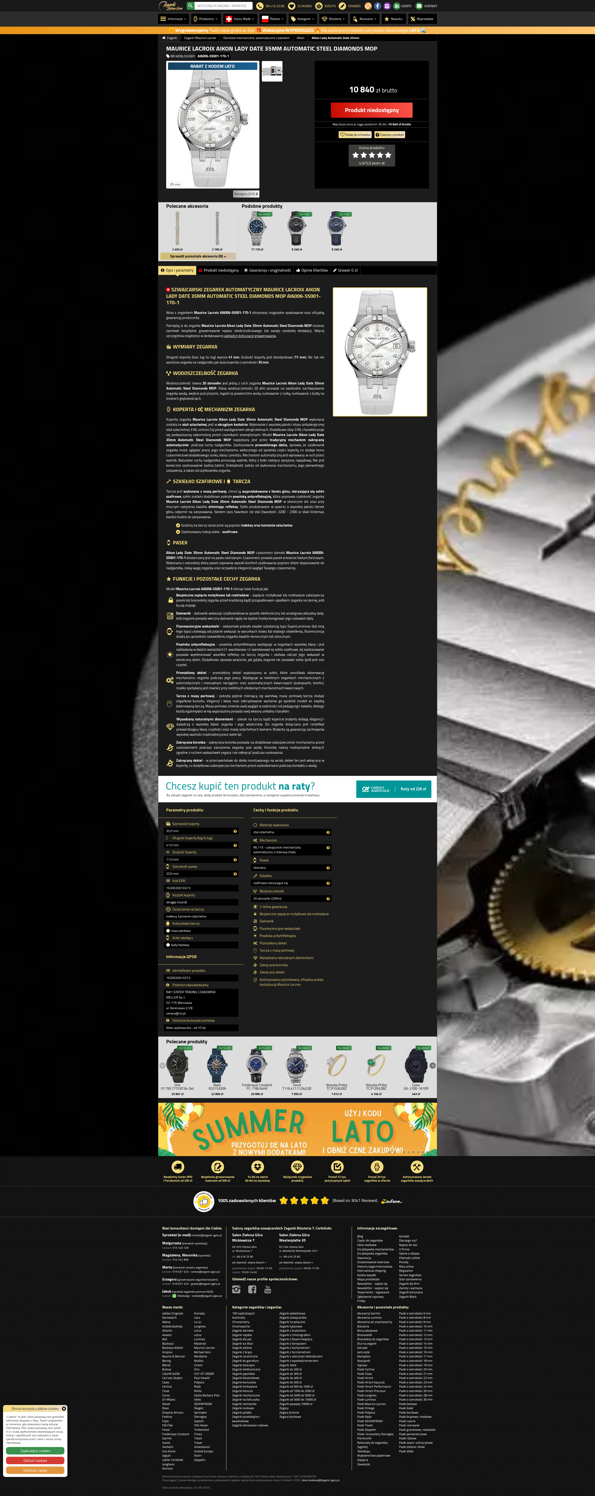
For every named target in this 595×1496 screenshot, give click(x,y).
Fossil (166, 1429)
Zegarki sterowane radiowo (250, 1425)
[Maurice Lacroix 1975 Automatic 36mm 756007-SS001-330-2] (297, 228)
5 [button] (408, 1152)
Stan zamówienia (410, 1279)
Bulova (166, 1369)
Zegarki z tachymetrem (294, 1347)
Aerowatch (169, 1317)
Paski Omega (365, 1408)
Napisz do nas (408, 1245)
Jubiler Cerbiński (172, 1460)
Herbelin (167, 1447)
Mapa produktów (368, 1279)
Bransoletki (364, 1335)
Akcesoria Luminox (369, 1317)
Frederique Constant (175, 1434)
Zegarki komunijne (411, 1292)
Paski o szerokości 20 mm (416, 1369)
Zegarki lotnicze (242, 1391)
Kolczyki (362, 1347)
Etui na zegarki (367, 1343)
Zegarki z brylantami (292, 1330)
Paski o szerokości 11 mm (416, 1330)
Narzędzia (363, 1356)
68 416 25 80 (245, 1256)
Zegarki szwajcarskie (293, 1317)
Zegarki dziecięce (243, 1365)
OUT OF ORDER (204, 1373)
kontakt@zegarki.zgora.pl (207, 1235)
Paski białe (406, 1408)
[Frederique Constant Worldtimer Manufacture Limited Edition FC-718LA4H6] (257, 1064)
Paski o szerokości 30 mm (416, 1399)
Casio (165, 1382)
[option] (297, 1132)
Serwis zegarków (410, 1275)
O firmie (404, 1249)
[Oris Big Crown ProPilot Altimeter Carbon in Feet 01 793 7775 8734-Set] (178, 1064)
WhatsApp (183, 1295)
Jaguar (166, 1455)
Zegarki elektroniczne (246, 1369)
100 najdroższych (243, 1313)
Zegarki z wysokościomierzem (298, 1360)
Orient (198, 1365)
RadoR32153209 (217, 1087)
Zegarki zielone (242, 1347)
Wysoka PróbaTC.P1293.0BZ (376, 1087)
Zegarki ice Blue (242, 1343)
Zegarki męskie (242, 1335)
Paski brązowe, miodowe (415, 1416)
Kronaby (199, 1313)
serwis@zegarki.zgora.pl (205, 1271)
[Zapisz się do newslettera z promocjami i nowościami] (368, 6)
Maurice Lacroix (204, 1347)
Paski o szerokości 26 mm (416, 1391)
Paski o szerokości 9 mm (415, 1322)
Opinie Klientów (314, 270)
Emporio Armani (172, 1412)
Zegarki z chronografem (295, 1335)
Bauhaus (168, 1343)
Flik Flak (167, 1425)
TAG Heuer (201, 1425)
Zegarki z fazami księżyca (295, 1339)
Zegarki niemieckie (244, 1404)
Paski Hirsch (365, 1378)
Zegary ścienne (289, 1412)
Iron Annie (168, 1451)
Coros (166, 1395)
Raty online (406, 1266)
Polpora (199, 1382)
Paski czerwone (409, 1425)
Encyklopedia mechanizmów (375, 1249)
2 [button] (395, 1152)
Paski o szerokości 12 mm (416, 1335)
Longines (200, 1326)
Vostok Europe (203, 1451)
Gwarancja (364, 1258)
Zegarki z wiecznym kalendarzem (301, 1356)
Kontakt (404, 1236)
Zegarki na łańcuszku (246, 1399)
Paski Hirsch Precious (371, 1391)
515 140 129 (180, 1247)
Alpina (166, 1322)
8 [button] (422, 1152)
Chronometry (240, 1322)
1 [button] (390, 1152)
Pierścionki (364, 1438)
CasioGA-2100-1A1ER (416, 1087)
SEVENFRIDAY (203, 1404)
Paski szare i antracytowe (416, 1442)
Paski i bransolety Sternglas (375, 1434)
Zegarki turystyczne (292, 1322)
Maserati (200, 1343)
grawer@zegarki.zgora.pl (205, 1283)
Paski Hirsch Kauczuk (371, 1382)
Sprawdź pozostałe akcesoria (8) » (198, 256)
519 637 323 (180, 1271)
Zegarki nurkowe (243, 1408)
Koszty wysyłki (366, 1275)
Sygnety (362, 1447)
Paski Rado (364, 1416)
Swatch (199, 1421)
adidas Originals (172, 1313)
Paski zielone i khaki (412, 1447)
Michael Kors (202, 1352)
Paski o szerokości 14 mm (416, 1343)
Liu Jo (197, 1322)
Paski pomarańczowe (413, 1434)
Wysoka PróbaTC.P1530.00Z (336, 1087)
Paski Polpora (366, 1412)
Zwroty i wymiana (410, 1288)
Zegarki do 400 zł (290, 1378)
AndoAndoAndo (172, 1326)
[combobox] (224, 6)
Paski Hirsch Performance (374, 1386)
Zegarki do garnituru (245, 1360)
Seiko (197, 1399)
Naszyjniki (363, 1360)
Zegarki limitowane (244, 1386)
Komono (167, 1468)
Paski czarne (407, 1421)
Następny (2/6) (245, 194)
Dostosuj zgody (35, 1470)
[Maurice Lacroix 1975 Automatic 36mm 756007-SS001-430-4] (337, 228)
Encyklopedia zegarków (372, 1253)
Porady (403, 1262)
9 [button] (427, 1152)
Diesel (166, 1404)
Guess (166, 1442)
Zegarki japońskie (243, 1373)
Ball (164, 1339)
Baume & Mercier (173, 1356)
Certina (167, 1386)
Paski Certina (365, 1369)
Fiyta (165, 1421)
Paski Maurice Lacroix (371, 1404)
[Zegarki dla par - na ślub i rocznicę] (297, 1132)
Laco (197, 1317)
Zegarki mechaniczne (246, 1395)
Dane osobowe (367, 1245)
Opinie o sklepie (409, 1253)
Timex (198, 1434)
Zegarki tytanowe (290, 1326)
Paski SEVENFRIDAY (370, 1421)
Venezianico (202, 1447)
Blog (360, 1236)
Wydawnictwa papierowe (373, 1455)
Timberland (201, 1429)
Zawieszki (363, 1464)
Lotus (197, 1335)
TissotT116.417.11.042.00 (296, 1087)
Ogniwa (362, 1365)
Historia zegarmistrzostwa (374, 1266)
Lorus (197, 1330)
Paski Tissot (365, 1425)
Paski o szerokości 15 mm (416, 1347)
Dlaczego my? (408, 1240)
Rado (197, 1386)
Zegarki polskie (242, 1412)
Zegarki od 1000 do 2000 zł (296, 1391)
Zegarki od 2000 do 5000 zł (296, 1395)
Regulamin (406, 1270)
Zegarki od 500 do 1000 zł (296, 1386)
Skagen (199, 1408)
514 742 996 (180, 1259)
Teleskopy (363, 1451)
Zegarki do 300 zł (290, 1373)
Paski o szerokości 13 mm (416, 1339)
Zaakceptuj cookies (35, 1450)
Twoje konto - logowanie (373, 1292)
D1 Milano (168, 1399)
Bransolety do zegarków (373, 1339)
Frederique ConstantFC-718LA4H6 (257, 1087)
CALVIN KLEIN (171, 1373)
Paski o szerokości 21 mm (416, 1373)
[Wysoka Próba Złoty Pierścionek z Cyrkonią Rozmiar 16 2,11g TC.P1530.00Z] (337, 1064)
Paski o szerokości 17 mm (416, 1356)
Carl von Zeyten (172, 1378)
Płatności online (409, 1258)
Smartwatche (241, 1326)
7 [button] (418, 1152)
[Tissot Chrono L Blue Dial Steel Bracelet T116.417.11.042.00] (297, 1064)
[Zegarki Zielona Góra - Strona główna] (171, 5)
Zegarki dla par (242, 1339)
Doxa (165, 1408)
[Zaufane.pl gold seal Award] (203, 1201)
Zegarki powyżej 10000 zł (295, 1404)
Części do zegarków (370, 1240)
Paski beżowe (408, 1404)
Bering (166, 1360)
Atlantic (167, 1330)
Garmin (167, 1438)
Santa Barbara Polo (207, 1395)
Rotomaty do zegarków (372, 1442)
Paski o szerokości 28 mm (416, 1395)
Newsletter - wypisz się (372, 1288)
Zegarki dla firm (409, 1283)
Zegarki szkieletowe (292, 1313)
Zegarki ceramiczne (245, 1356)
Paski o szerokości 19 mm (416, 1365)
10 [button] (432, 1152)
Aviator (167, 1335)
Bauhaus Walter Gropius (172, 1350)
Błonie (166, 1365)
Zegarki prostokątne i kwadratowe (246, 1419)
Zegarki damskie (243, 1330)
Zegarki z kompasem (292, 1343)
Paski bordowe (408, 1412)
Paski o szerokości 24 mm (416, 1386)
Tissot (198, 1438)
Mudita (198, 1360)
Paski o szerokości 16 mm (416, 1352)
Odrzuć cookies (35, 1460)
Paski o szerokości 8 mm (415, 1317)
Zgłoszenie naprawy (370, 1296)
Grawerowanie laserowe (373, 1262)
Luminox (199, 1339)
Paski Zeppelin (366, 1429)
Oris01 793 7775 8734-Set (177, 1087)
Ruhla (198, 1391)
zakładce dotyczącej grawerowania (250, 335)
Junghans (168, 1464)
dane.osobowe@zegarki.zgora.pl (321, 1480)
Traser (198, 1442)
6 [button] (413, 1152)
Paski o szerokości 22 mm (416, 1378)
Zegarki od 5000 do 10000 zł (297, 1399)
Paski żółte (406, 1451)
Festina (167, 1416)
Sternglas (200, 1416)
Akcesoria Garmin (368, 1313)
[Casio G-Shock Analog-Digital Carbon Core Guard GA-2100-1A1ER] (416, 1064)
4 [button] (404, 1152)
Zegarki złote (288, 1365)
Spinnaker (200, 1412)
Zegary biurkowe (290, 1416)
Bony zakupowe (367, 1330)
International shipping (371, 1270)
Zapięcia (362, 1460)
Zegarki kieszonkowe (245, 1378)
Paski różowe (407, 1438)
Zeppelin (199, 1460)
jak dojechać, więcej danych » (249, 1262)
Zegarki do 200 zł (290, 1369)
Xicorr (198, 1455)
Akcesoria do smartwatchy (374, 1322)
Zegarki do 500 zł (290, 1382)
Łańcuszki (363, 1352)
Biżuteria (363, 1326)
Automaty (238, 1317)
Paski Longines (367, 1395)
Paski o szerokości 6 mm (415, 1313)
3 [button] (399, 1152)
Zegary (283, 1408)
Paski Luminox (366, 1399)
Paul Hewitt (202, 1378)
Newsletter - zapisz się (372, 1283)
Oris (196, 1369)
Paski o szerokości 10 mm (416, 1326)
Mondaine (200, 1356)
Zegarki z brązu (242, 1352)
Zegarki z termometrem (295, 1352)
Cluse (165, 1391)
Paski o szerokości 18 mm (416, 1360)
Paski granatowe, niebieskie (417, 1429)
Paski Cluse (364, 1373)
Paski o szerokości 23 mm (416, 1382)
